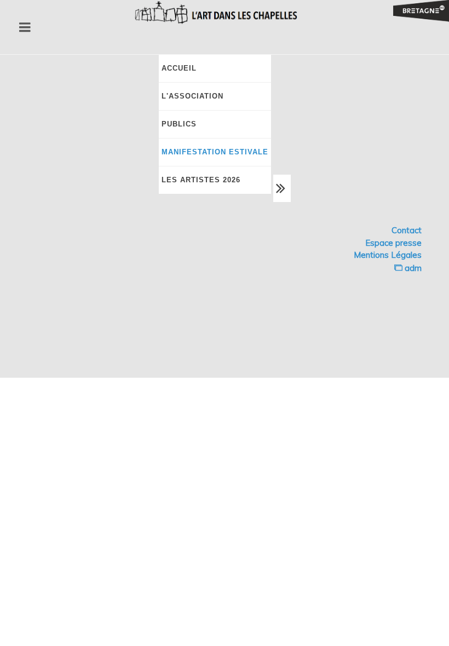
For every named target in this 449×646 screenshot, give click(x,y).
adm (412, 268)
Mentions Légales (388, 255)
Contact (407, 230)
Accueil (179, 68)
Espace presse (393, 243)
